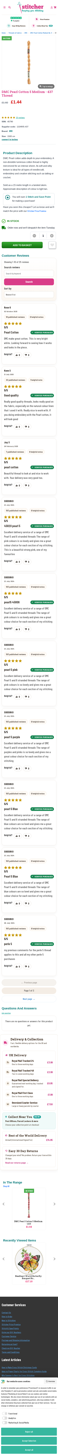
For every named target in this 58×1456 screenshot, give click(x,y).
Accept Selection (29, 1440)
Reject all (29, 1431)
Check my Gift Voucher (11, 1348)
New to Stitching (8, 1320)
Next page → (29, 998)
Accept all (29, 1449)
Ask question (6, 1013)
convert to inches (10, 139)
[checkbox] (9, 1413)
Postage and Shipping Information (16, 1340)
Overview (51, 1381)
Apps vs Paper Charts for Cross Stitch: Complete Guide (24, 1371)
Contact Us (6, 1312)
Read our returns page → (16, 1162)
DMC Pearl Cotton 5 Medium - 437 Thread (28, 1277)
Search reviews (12, 267)
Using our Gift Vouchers (11, 1332)
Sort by (7, 288)
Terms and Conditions (11, 1352)
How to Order (7, 1316)
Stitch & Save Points (10, 1328)
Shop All (6, 1186)
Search (29, 281)
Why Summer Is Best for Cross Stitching (18, 1375)
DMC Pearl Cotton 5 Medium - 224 (28, 1222)
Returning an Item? (9, 1344)
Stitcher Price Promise (36, 211)
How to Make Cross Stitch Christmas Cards (19, 1367)
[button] (9, 7)
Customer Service (9, 1336)
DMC (11, 131)
